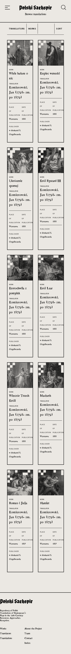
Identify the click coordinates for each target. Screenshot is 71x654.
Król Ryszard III (50, 181)
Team (27, 633)
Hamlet (44, 503)
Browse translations (35, 14)
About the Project (33, 628)
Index (27, 643)
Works (3, 628)
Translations (6, 638)
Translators (5, 633)
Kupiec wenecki (50, 73)
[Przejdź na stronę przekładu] (20, 64)
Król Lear (46, 288)
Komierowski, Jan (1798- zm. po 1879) (20, 92)
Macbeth (45, 396)
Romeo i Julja (18, 503)
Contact (28, 638)
